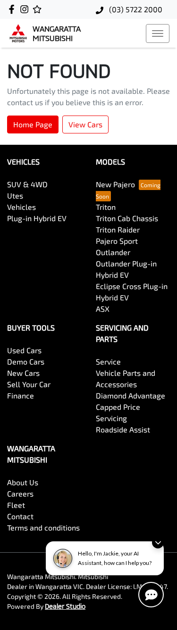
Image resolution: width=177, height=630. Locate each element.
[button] (157, 33)
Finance (20, 395)
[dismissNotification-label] (158, 542)
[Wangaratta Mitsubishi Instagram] (26, 9)
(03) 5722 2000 (134, 9)
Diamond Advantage (130, 395)
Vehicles (21, 206)
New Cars (23, 372)
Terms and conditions (43, 527)
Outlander (113, 252)
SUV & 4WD (27, 184)
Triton (106, 206)
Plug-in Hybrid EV (37, 218)
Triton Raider (118, 229)
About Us (22, 482)
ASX (103, 308)
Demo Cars (25, 361)
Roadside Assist (123, 429)
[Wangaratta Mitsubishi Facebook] (13, 9)
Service (108, 361)
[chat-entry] (151, 594)
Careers (20, 493)
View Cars (85, 124)
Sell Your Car (29, 384)
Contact (20, 516)
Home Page (32, 124)
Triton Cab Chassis (127, 218)
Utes (15, 195)
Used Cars (24, 350)
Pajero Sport (117, 240)
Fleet (16, 504)
